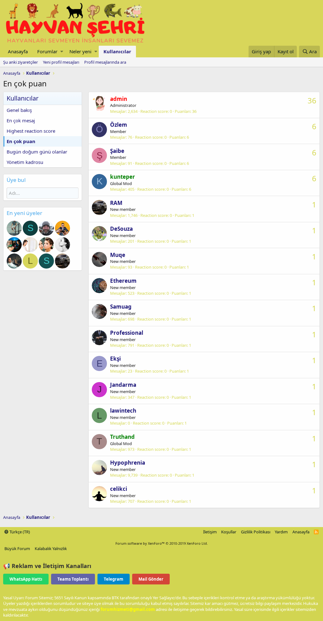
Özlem (118, 124)
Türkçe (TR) (19, 532)
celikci (118, 488)
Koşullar (228, 532)
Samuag (121, 306)
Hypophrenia (127, 462)
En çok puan (21, 141)
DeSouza (121, 228)
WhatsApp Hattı (25, 579)
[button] (62, 51)
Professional (126, 332)
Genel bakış (19, 110)
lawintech (123, 410)
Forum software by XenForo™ (161, 543)
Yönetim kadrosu (25, 162)
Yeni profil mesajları (61, 62)
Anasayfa (18, 51)
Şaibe (117, 150)
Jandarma (123, 384)
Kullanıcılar (117, 51)
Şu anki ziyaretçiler (20, 62)
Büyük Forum (17, 548)
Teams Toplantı (73, 579)
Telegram (113, 579)
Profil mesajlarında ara (105, 62)
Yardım (281, 532)
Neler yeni (80, 51)
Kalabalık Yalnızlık (51, 548)
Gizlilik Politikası (255, 532)
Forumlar (47, 51)
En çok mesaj (21, 120)
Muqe (117, 254)
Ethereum (123, 280)
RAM (116, 202)
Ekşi (115, 358)
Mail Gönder (150, 579)
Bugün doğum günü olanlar (37, 151)
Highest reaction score (31, 131)
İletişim (210, 532)
